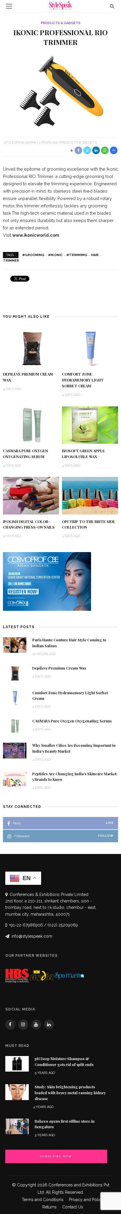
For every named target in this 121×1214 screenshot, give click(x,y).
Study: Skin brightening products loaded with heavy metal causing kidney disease (70, 1092)
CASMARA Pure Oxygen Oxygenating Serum (72, 721)
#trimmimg (76, 255)
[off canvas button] (9, 6)
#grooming (33, 255)
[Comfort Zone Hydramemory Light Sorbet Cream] (90, 348)
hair (95, 255)
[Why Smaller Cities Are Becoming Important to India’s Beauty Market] (14, 750)
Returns (49, 1207)
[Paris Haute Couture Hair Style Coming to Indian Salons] (14, 645)
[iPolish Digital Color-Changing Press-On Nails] (31, 495)
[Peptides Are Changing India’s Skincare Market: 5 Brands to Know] (14, 778)
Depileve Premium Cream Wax (59, 668)
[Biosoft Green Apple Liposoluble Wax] (90, 424)
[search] (112, 6)
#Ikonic (55, 255)
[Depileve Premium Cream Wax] (31, 348)
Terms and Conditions (42, 1199)
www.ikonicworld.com (35, 235)
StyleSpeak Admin (20, 142)
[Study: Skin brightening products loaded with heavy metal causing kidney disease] (17, 1091)
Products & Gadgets (60, 23)
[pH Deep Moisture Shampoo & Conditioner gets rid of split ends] (17, 1063)
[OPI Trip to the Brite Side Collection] (90, 495)
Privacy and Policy (86, 1199)
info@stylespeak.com (31, 936)
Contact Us (72, 1207)
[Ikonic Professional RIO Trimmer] (60, 91)
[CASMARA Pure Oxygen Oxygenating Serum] (31, 424)
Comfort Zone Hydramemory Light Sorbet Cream (83, 380)
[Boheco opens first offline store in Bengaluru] (17, 1126)
